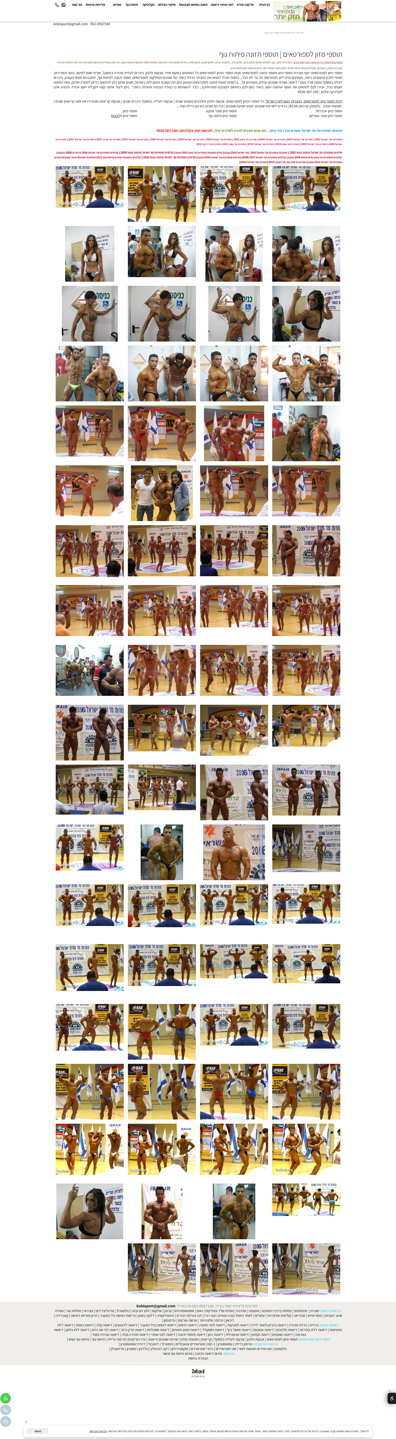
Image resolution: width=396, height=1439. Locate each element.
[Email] (5, 1422)
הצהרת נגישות (198, 1358)
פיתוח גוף (132, 4)
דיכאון (230, 1320)
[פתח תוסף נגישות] (392, 1398)
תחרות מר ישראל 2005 (219, 139)
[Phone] (57, 4)
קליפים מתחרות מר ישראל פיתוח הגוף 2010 (169, 157)
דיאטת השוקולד (213, 1329)
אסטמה (254, 1310)
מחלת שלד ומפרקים (219, 1310)
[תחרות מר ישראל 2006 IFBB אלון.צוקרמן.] (234, 852)
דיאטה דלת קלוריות (313, 1329)
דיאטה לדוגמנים (126, 1325)
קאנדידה (62, 1315)
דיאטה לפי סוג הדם (105, 1329)
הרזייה (314, 1325)
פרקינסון (170, 1320)
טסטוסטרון (225, 1344)
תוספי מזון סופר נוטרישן (325, 115)
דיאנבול (153, 1344)
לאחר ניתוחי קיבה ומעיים (235, 1315)
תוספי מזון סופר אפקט (221, 111)
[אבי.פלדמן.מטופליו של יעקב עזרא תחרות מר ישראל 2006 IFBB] (162, 673)
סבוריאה (299, 1315)
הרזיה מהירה (298, 1325)
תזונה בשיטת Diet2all (193, 4)
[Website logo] (307, 11)
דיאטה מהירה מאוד (105, 1334)
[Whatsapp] (63, 4)
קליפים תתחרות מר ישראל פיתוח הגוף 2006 (147, 152)
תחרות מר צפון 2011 (234, 144)
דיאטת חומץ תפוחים (186, 1329)
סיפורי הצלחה (167, 4)
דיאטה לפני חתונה (212, 1325)
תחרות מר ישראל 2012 (254, 162)
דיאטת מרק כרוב (132, 1329)
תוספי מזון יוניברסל (329, 111)
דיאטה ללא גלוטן (77, 1329)
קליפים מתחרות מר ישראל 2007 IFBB (264, 157)
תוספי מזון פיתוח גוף (223, 115)
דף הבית (264, 4)
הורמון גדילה (244, 1344)
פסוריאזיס (315, 1315)
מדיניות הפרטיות (98, 1431)
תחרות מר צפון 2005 (245, 139)
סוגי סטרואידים (226, 1348)
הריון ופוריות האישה (84, 1315)
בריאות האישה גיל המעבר (118, 1315)
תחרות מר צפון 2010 (287, 144)
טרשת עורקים (187, 1320)
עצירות (88, 1310)
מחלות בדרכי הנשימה (277, 1310)
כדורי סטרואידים (202, 1348)
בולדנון (144, 1348)
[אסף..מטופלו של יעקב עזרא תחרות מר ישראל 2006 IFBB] (306, 254)
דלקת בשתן (146, 1315)
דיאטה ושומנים (282, 1334)
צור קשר (77, 4)
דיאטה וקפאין (260, 1334)
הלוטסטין (280, 1348)
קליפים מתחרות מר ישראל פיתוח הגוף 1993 (316, 152)
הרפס (219, 1320)
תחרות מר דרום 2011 (209, 144)
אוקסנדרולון (179, 1348)
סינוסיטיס (300, 1310)
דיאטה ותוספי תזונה (191, 1334)
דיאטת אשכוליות (158, 1329)
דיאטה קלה (104, 1325)
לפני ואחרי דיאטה (222, 4)
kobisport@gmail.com (156, 1306)
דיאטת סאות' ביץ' (239, 1329)
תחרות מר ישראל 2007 (135, 139)
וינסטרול (167, 1344)
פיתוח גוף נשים (79, 1339)
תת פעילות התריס (189, 1315)
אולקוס (157, 1310)
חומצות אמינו (332, 106)
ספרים (117, 4)
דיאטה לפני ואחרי (163, 1334)
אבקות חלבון (216, 101)
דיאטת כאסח (85, 1325)
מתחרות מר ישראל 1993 (328, 139)
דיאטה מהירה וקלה (135, 1334)
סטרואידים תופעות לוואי (255, 1348)
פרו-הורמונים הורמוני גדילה (126, 1339)
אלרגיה (241, 1310)
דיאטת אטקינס (263, 1329)
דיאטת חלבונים (286, 1329)
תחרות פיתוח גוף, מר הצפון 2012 (287, 162)
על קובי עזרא (245, 4)
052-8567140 (100, 23)
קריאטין (206, 1339)
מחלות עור (73, 1310)
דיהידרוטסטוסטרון (133, 1344)
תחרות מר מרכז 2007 (108, 139)
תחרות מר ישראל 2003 (300, 139)
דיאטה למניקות (238, 1325)
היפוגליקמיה (165, 1315)
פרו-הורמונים (214, 106)
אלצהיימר (206, 1320)
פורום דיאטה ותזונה (208, 1353)
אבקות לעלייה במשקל (157, 101)
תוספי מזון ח (128, 115)
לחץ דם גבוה (141, 1310)
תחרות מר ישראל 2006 (191, 139)
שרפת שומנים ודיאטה (163, 1339)
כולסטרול (123, 1310)
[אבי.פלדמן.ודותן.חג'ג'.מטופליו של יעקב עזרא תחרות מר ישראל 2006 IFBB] (90, 553)
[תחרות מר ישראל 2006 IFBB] (306, 194)
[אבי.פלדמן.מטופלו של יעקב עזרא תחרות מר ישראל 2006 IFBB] (234, 433)
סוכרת (314, 1310)
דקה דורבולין (160, 1348)
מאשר (37, 1431)
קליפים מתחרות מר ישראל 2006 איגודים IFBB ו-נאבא (87, 152)
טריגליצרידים (105, 1310)
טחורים (260, 1315)
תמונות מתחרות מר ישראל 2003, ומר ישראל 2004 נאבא (255, 152)
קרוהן (168, 1310)
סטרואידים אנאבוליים (190, 1344)
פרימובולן (117, 1348)
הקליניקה (148, 4)
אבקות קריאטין (110, 101)
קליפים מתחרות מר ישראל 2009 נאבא (219, 157)
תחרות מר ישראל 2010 (261, 144)
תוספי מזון (130, 111)
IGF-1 (211, 1344)
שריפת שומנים (265, 106)
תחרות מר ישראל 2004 (272, 139)
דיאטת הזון (215, 1334)
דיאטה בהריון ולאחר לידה (268, 1325)
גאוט (200, 1310)
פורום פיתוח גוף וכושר (177, 1353)
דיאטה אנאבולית (237, 1334)
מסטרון (132, 1348)
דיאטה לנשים (187, 1325)
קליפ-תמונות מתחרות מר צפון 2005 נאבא (198, 152)
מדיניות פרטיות (95, 4)
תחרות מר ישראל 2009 (314, 144)
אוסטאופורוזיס (184, 1310)
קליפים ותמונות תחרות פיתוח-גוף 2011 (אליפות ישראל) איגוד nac (103, 157)
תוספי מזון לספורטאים (282, 1339)
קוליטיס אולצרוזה (279, 1315)
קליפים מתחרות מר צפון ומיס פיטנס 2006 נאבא (315, 157)
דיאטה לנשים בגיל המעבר (158, 1325)
